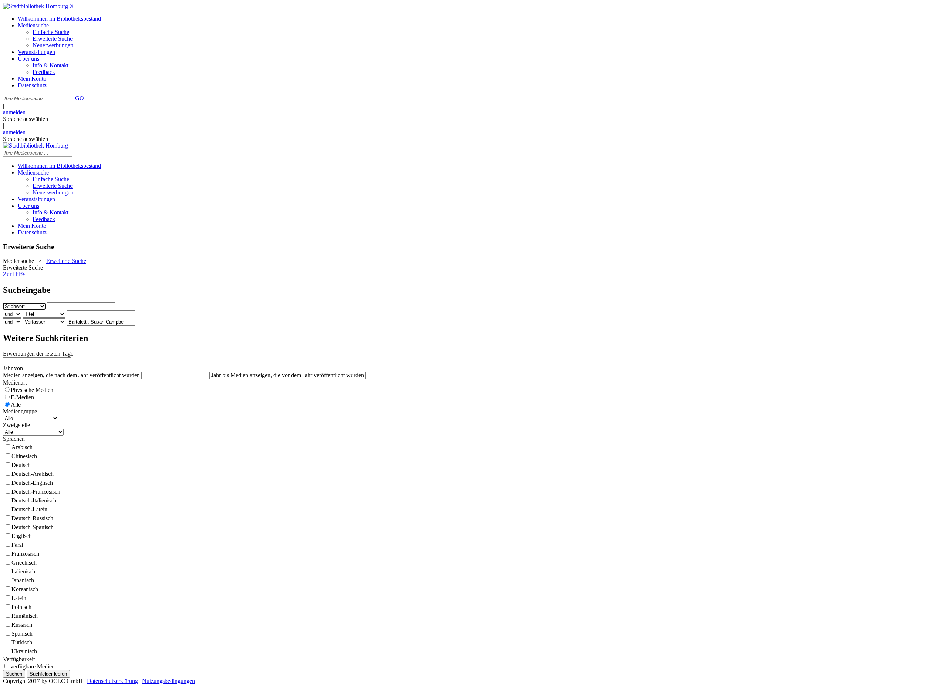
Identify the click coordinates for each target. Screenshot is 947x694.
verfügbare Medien (32, 666)
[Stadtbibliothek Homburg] (35, 6)
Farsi (17, 545)
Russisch (21, 625)
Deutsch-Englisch (32, 483)
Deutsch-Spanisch (32, 527)
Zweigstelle (16, 425)
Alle (16, 405)
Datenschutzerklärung (112, 681)
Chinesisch (24, 456)
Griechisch (24, 562)
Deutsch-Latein (29, 509)
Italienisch (23, 571)
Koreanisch (24, 589)
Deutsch (21, 465)
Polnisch (21, 607)
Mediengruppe (20, 411)
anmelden (14, 112)
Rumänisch (24, 616)
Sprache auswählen (25, 119)
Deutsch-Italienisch (33, 500)
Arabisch (22, 447)
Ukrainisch (24, 651)
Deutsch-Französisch (35, 491)
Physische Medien (32, 390)
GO (79, 98)
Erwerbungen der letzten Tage (38, 354)
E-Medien (22, 397)
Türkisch (21, 642)
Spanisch (22, 633)
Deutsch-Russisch (32, 518)
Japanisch (22, 580)
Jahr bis (220, 375)
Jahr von (13, 368)
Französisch (25, 554)
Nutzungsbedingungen (168, 681)
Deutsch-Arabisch (32, 474)
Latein (18, 598)
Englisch (21, 536)
